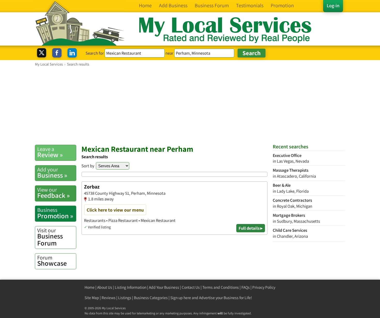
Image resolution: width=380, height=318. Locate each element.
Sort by (87, 166)
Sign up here (180, 297)
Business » (52, 173)
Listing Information (130, 287)
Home (90, 287)
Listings (124, 297)
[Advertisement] (190, 105)
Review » (50, 152)
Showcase (52, 261)
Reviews (109, 297)
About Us (104, 287)
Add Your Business (164, 287)
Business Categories (151, 297)
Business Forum (50, 237)
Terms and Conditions (220, 287)
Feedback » (53, 193)
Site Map (92, 297)
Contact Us (191, 287)
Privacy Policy (263, 287)
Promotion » (55, 213)
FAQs (245, 287)
